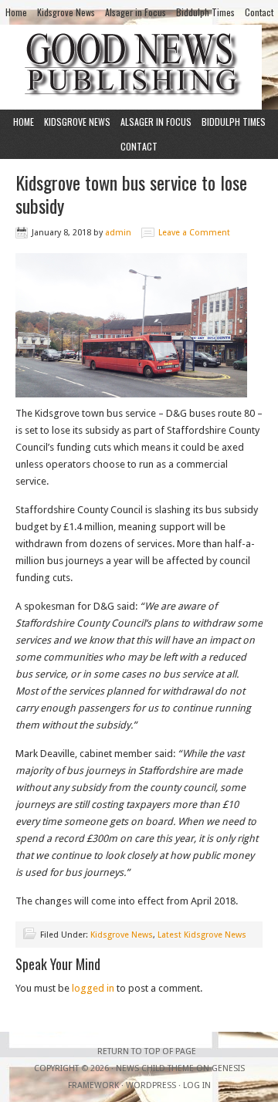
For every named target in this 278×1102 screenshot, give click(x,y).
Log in (197, 1085)
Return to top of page (146, 1051)
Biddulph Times (205, 12)
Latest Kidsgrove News (202, 935)
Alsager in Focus (135, 12)
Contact (259, 12)
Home (16, 12)
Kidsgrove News (66, 12)
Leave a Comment (194, 233)
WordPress (151, 1085)
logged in (93, 988)
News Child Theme (155, 1068)
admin (118, 233)
